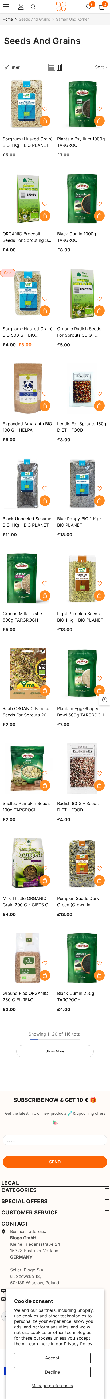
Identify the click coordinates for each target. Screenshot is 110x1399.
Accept (52, 1357)
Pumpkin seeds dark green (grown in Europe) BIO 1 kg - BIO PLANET (80, 902)
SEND (55, 1161)
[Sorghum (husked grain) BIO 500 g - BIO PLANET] (28, 294)
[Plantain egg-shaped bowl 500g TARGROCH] (82, 673)
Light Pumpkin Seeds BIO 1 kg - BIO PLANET (80, 617)
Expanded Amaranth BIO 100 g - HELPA (27, 427)
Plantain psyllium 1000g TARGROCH (81, 142)
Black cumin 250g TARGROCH (75, 996)
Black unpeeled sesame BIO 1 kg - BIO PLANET (27, 522)
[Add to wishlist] (45, 109)
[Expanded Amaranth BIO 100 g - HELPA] (28, 388)
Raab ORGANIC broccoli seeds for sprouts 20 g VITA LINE (27, 712)
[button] (51, 67)
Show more (55, 1051)
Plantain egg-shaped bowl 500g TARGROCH (80, 712)
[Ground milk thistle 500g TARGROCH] (28, 578)
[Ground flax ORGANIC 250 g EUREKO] (28, 958)
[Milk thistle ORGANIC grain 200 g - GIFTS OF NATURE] (28, 863)
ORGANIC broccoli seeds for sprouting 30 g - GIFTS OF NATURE (26, 237)
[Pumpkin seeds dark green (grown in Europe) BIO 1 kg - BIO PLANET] (82, 863)
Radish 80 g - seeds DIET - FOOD (78, 806)
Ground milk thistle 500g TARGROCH (22, 617)
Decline (52, 1372)
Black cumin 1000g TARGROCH (76, 237)
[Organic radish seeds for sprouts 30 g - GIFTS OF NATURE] (82, 294)
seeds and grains (34, 19)
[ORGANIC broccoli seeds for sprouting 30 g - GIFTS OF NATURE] (28, 199)
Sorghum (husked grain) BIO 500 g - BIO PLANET (28, 332)
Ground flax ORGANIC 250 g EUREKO (25, 996)
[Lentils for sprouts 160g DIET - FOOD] (82, 388)
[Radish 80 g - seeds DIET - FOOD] (82, 768)
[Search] (33, 7)
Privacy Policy (78, 1343)
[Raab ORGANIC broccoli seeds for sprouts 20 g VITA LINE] (28, 673)
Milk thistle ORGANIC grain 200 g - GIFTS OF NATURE (27, 902)
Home (8, 19)
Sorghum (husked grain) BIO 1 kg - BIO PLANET (28, 142)
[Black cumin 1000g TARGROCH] (82, 199)
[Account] (21, 7)
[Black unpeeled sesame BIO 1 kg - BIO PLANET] (28, 483)
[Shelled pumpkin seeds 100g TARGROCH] (28, 768)
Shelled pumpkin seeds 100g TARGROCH (26, 806)
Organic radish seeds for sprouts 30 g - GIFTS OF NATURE (79, 332)
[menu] (6, 6)
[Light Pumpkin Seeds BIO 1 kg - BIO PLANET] (82, 578)
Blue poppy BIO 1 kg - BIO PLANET (79, 522)
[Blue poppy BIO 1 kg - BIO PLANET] (82, 483)
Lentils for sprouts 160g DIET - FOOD (81, 427)
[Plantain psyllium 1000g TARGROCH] (82, 104)
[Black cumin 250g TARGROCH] (82, 958)
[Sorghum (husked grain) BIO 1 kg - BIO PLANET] (28, 104)
